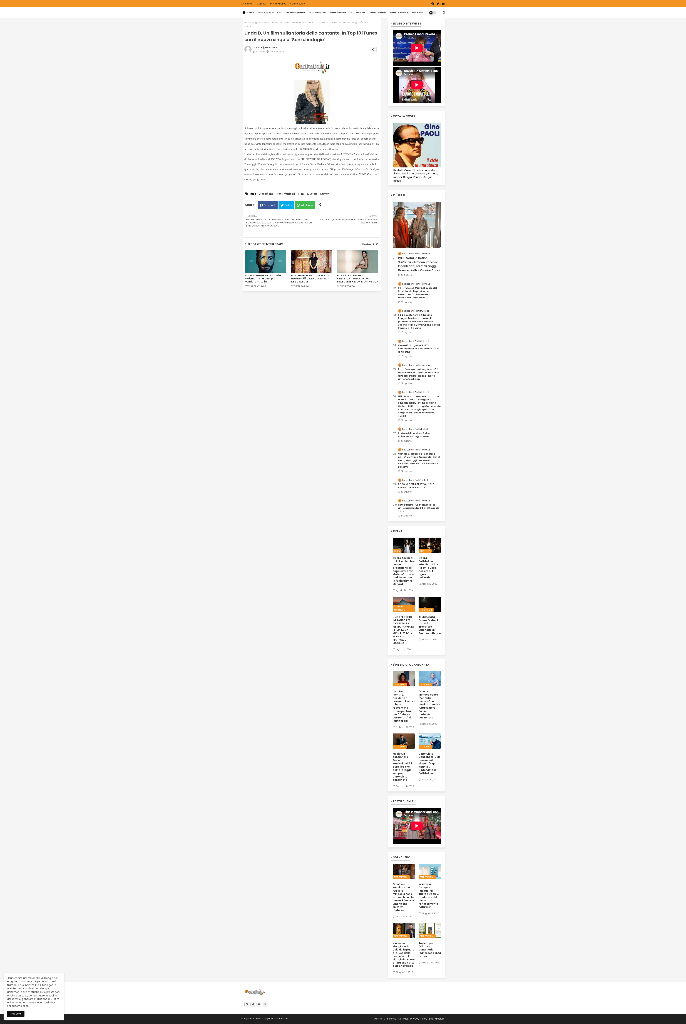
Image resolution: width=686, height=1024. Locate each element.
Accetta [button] (16, 1013)
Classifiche (266, 194)
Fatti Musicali (357, 12)
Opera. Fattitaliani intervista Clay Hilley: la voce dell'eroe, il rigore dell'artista (428, 567)
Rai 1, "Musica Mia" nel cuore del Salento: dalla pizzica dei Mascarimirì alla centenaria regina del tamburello (417, 292)
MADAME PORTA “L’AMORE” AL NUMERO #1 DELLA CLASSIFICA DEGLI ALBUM (310, 278)
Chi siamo (247, 3)
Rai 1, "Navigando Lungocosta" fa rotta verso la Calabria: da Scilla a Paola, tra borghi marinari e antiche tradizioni (418, 374)
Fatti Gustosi (338, 12)
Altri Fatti (417, 12)
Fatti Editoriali (317, 12)
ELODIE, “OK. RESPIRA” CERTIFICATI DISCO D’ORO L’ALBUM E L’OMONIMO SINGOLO (357, 278)
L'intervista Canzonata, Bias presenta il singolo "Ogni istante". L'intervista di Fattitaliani (429, 763)
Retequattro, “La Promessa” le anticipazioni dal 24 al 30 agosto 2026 (418, 508)
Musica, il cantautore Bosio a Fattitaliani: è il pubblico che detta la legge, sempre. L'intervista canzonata (402, 766)
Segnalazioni (297, 3)
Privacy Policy (278, 3)
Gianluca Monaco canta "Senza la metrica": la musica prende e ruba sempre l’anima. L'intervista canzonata (429, 704)
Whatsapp (307, 205)
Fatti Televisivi (399, 12)
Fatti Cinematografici (291, 12)
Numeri (264, 22)
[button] (444, 12)
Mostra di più (370, 244)
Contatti (262, 3)
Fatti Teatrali (378, 12)
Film (301, 194)
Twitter (288, 205)
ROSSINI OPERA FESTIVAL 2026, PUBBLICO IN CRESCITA (416, 486)
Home (250, 12)
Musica (312, 194)
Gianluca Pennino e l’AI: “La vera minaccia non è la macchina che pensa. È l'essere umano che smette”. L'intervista (403, 897)
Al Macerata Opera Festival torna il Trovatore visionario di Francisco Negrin (430, 625)
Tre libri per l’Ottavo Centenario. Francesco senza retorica (430, 950)
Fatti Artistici (266, 12)
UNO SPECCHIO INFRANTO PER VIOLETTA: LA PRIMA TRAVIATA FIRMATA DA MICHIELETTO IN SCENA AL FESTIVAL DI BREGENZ (403, 630)
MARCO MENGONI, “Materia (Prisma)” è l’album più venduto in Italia (263, 278)
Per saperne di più (18, 1006)
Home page (251, 22)
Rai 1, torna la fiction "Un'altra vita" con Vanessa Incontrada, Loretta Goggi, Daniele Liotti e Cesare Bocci (419, 264)
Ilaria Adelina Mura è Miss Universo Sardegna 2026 (414, 435)
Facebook (270, 205)
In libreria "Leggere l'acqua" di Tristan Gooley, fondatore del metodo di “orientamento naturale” (429, 895)
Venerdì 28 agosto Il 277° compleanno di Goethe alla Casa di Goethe (418, 348)
